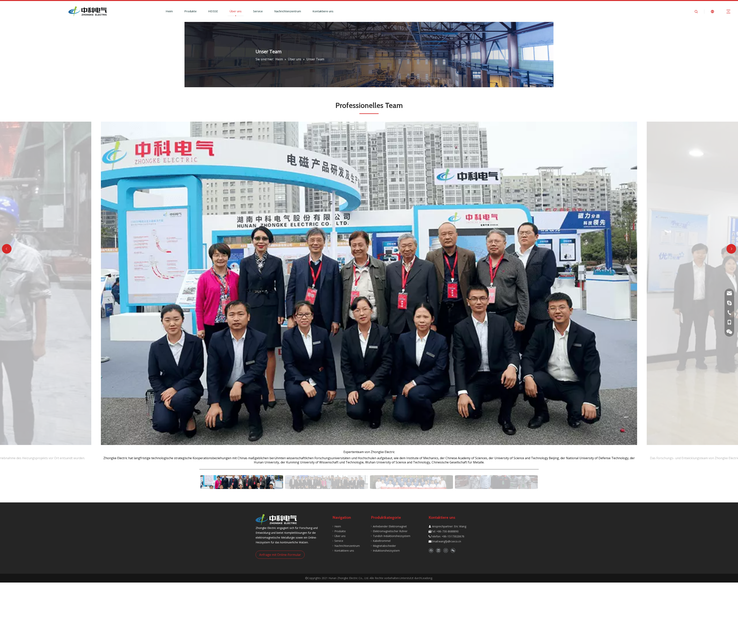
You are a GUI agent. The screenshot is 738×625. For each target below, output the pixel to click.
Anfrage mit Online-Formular (280, 555)
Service (258, 11)
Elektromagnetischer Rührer (390, 531)
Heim (169, 11)
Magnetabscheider (384, 546)
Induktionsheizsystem (386, 550)
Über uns (235, 11)
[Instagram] (445, 550)
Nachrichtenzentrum (287, 11)
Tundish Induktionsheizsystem (391, 536)
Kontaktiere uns (322, 11)
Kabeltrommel (382, 541)
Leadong (426, 578)
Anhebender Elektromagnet (390, 526)
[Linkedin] (438, 550)
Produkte (190, 11)
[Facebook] (431, 550)
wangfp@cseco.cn (450, 541)
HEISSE (213, 11)
